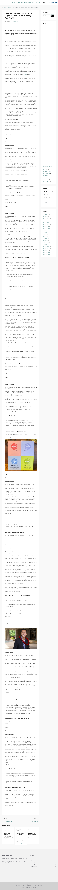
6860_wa (45, 116)
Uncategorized (9, 7)
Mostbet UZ (45, 158)
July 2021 (45, 244)
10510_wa (45, 70)
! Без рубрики (45, 26)
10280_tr (45, 52)
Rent (33, 2)
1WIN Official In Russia (47, 104)
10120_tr (45, 42)
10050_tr (45, 32)
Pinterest (33, 884)
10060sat (45, 34)
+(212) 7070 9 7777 (54, 2)
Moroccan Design (46, 144)
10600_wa (45, 78)
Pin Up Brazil (45, 169)
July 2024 (45, 232)
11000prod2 (45, 94)
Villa (31, 860)
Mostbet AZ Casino (47, 146)
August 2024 (45, 230)
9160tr (44, 122)
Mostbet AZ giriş (46, 148)
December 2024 (46, 222)
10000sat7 (45, 30)
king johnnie (45, 140)
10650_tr (45, 80)
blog (44, 136)
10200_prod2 (46, 48)
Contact (40, 2)
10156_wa (45, 44)
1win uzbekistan (46, 108)
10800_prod (45, 84)
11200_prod (45, 96)
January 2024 (46, 242)
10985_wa (45, 92)
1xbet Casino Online (47, 112)
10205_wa (45, 50)
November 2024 (46, 224)
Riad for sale (13, 2)
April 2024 (45, 238)
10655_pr (45, 82)
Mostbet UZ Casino (47, 160)
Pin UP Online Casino (47, 175)
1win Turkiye (45, 106)
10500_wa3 (45, 66)
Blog (37, 2)
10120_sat (45, 40)
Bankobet (45, 134)
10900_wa (45, 90)
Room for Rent (33, 864)
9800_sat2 (45, 130)
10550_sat (45, 72)
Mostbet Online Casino (47, 152)
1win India (45, 102)
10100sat (45, 38)
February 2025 (46, 218)
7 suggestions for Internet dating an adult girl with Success (20, 834)
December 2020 (46, 246)
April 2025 (45, 214)
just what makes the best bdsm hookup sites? (7, 833)
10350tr (45, 56)
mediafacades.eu (46, 142)
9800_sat (45, 128)
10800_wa (45, 88)
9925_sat (45, 132)
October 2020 (46, 250)
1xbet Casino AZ (46, 110)
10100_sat (45, 36)
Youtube (38, 884)
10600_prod (45, 74)
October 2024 (46, 226)
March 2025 (45, 216)
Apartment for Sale (27, 2)
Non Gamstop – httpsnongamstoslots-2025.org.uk (47, 166)
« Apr (43, 204)
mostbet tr (45, 156)
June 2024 (45, 234)
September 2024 (46, 228)
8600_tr (44, 118)
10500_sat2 (45, 62)
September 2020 (46, 252)
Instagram (27, 884)
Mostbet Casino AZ (47, 150)
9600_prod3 (45, 126)
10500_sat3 (45, 64)
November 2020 (46, 248)
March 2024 (45, 240)
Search (52, 15)
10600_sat (45, 76)
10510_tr (45, 68)
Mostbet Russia (46, 154)
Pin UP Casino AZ (46, 171)
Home (4, 7)
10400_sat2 (45, 60)
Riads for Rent (33, 862)
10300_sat (45, 54)
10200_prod (45, 46)
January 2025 (46, 220)
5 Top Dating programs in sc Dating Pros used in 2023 (32, 834)
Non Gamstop (46, 162)
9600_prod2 (45, 124)
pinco (44, 177)
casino (44, 138)
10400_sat (45, 58)
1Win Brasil (45, 98)
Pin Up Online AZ (46, 173)
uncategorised (46, 179)
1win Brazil (45, 100)
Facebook (22, 884)
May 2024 (45, 236)
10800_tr (45, 86)
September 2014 (46, 254)
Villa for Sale (20, 2)
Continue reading (6, 841)
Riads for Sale (33, 858)
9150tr (44, 120)
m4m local (25, 74)
